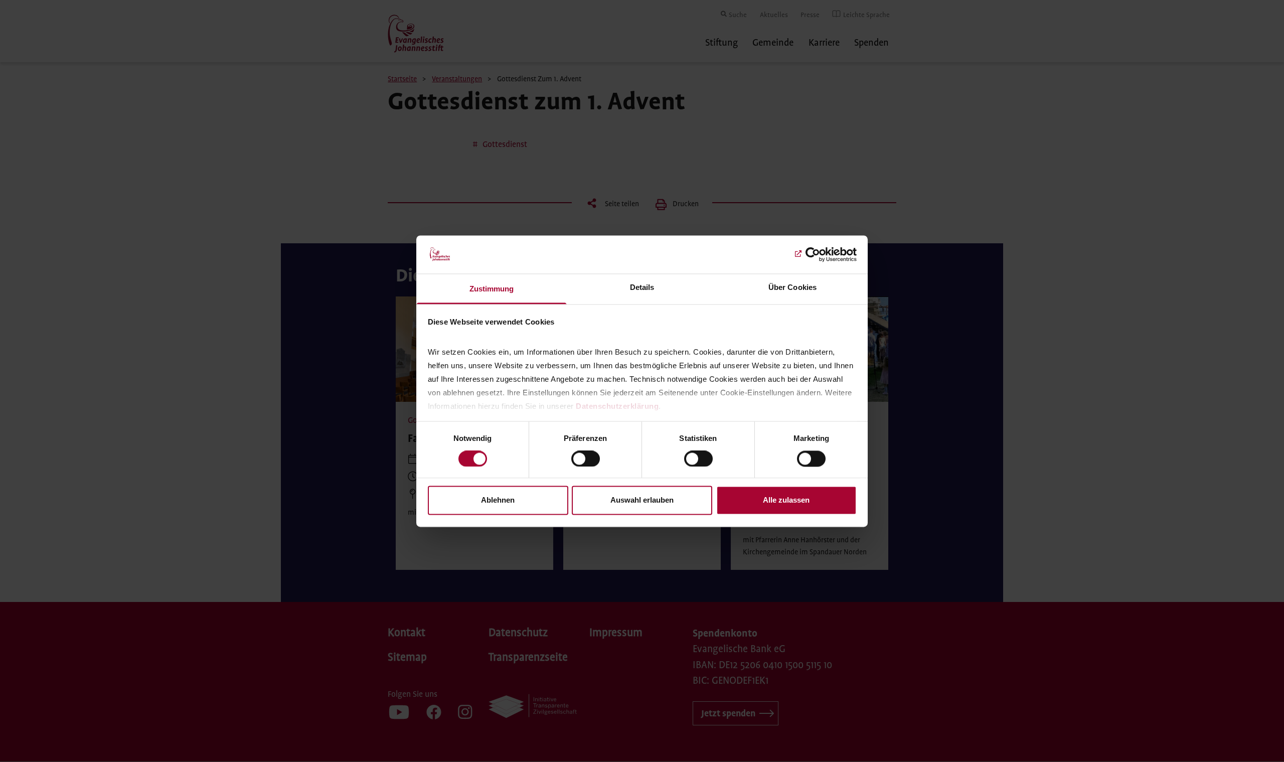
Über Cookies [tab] (792, 287)
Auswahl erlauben (642, 500)
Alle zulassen (786, 500)
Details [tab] (642, 287)
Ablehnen (498, 500)
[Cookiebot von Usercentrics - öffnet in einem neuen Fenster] (813, 254)
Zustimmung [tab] (491, 289)
